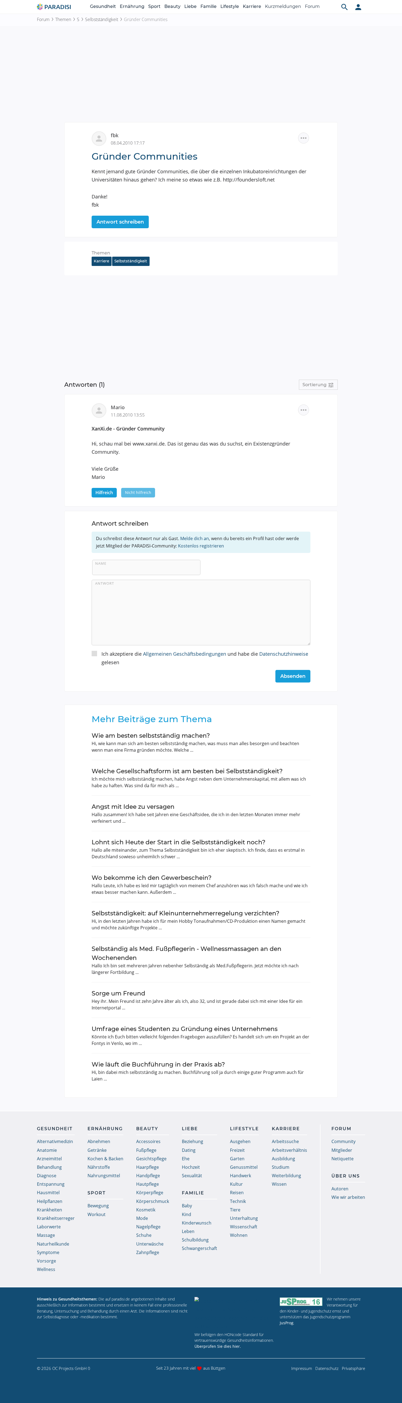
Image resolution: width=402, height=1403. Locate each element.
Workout (97, 1214)
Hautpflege (147, 1184)
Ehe (186, 1159)
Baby (187, 1206)
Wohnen (238, 1235)
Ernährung (132, 6)
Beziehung (192, 1141)
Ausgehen (240, 1141)
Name (100, 563)
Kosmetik (145, 1210)
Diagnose (46, 1176)
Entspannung (51, 1184)
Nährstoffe (99, 1167)
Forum (312, 6)
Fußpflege (146, 1150)
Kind (186, 1214)
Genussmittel (244, 1167)
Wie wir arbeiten (348, 1197)
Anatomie (47, 1150)
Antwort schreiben (120, 222)
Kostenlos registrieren (201, 546)
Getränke (97, 1150)
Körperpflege (149, 1193)
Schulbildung (195, 1240)
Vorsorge (46, 1261)
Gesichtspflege (151, 1159)
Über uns (345, 1176)
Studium (280, 1167)
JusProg (286, 1322)
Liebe (190, 6)
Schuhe (144, 1235)
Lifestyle (229, 6)
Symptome (48, 1252)
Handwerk (240, 1176)
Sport (154, 6)
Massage (46, 1235)
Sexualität (192, 1176)
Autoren (339, 1189)
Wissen (279, 1184)
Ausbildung (283, 1159)
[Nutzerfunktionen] (358, 7)
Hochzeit (191, 1167)
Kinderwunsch (196, 1223)
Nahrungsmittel (104, 1176)
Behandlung (49, 1167)
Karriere (252, 6)
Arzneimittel (49, 1159)
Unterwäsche (150, 1244)
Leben (188, 1231)
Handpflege (148, 1176)
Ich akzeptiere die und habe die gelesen (204, 658)
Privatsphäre (353, 1368)
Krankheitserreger (56, 1218)
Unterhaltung (244, 1218)
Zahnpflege (147, 1252)
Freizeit (237, 1150)
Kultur (236, 1184)
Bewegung (98, 1206)
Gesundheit (103, 6)
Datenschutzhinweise (283, 654)
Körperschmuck (152, 1201)
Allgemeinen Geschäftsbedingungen (184, 654)
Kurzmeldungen (283, 6)
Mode (142, 1218)
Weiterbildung (286, 1176)
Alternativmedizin (55, 1141)
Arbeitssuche (285, 1141)
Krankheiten (49, 1210)
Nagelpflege (148, 1227)
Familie (208, 6)
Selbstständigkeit (101, 19)
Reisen (237, 1193)
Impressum (301, 1368)
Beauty (172, 6)
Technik (238, 1201)
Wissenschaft (243, 1227)
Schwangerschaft (199, 1248)
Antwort (104, 583)
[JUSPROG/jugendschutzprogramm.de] (301, 1301)
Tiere (235, 1210)
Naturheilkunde (53, 1244)
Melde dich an (194, 538)
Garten (237, 1159)
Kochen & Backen (105, 1159)
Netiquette (342, 1159)
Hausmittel (48, 1193)
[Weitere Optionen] (303, 138)
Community (343, 1141)
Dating (189, 1150)
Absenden (292, 676)
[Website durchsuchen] (344, 7)
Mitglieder (341, 1150)
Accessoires (148, 1141)
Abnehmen (99, 1141)
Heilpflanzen (49, 1201)
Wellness (46, 1269)
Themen (63, 19)
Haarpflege (147, 1167)
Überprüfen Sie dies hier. (217, 1346)
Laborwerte (49, 1227)
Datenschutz (327, 1368)
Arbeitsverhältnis (289, 1150)
